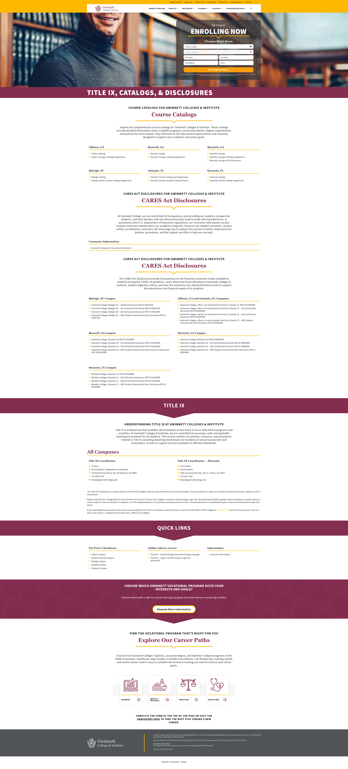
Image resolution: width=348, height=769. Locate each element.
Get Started (187, 8)
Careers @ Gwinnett (236, 2)
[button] (251, 8)
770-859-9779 (222, 510)
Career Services (223, 2)
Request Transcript (176, 2)
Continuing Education (235, 8)
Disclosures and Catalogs (161, 744)
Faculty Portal (211, 2)
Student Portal (200, 2)
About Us (172, 8)
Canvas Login (188, 2)
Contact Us (248, 2)
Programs (202, 8)
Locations (216, 8)
